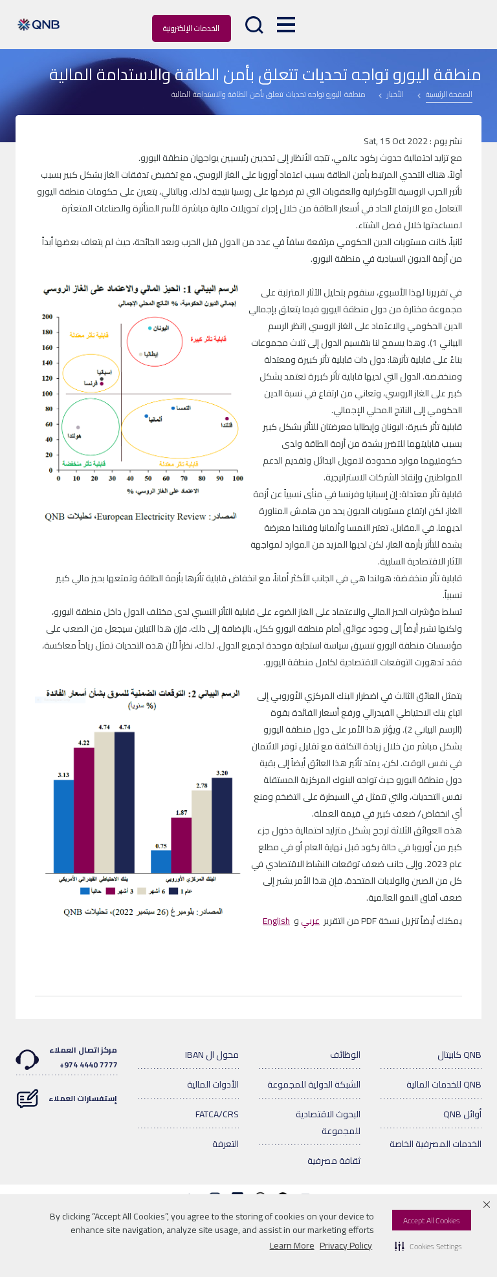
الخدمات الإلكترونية (191, 28)
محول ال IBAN (212, 1054)
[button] (428, 1246)
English (276, 920)
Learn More (292, 1245)
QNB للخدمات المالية (443, 1084)
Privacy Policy (346, 1245)
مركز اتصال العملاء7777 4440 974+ (83, 1057)
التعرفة (225, 1143)
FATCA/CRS (217, 1114)
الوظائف (345, 1054)
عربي (310, 920)
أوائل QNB (462, 1114)
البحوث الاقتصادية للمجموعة (328, 1122)
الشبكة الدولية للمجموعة (313, 1084)
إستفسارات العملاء (83, 1098)
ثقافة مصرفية (333, 1160)
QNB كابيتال (459, 1054)
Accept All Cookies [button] (431, 1220)
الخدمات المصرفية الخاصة (435, 1143)
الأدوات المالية (213, 1084)
